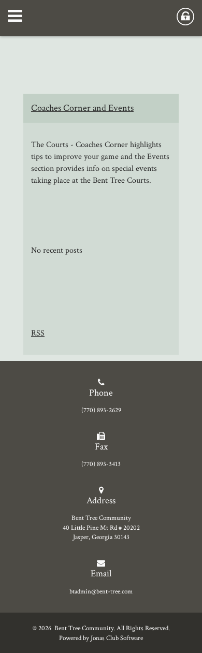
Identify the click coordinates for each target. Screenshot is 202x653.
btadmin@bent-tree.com (101, 591)
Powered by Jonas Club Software (101, 638)
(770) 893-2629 (101, 410)
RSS (38, 333)
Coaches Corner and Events (82, 108)
